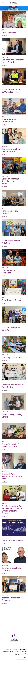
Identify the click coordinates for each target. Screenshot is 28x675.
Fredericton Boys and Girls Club (11, 241)
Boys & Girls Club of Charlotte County (10, 445)
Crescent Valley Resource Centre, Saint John (12, 476)
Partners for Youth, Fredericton (10, 212)
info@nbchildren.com (21, 659)
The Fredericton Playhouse (9, 271)
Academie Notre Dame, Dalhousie (12, 598)
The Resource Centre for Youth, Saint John (13, 60)
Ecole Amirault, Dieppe (11, 300)
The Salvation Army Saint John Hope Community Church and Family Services (13, 510)
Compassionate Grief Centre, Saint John (11, 150)
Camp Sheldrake (9, 32)
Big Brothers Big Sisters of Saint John (12, 569)
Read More (4, 35)
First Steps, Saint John (12, 357)
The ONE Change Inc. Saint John (11, 328)
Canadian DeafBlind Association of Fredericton (10, 181)
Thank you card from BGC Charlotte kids (11, 90)
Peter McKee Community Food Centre (13, 385)
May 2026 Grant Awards (12, 540)
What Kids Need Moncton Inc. (9, 120)
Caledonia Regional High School (12, 415)
